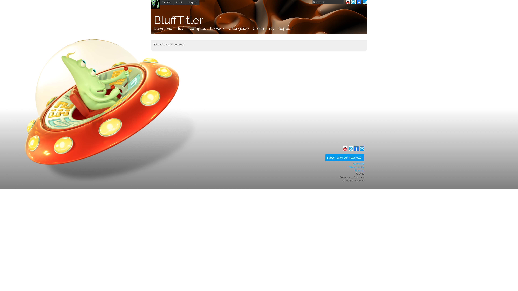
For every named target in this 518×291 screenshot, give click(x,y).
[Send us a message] (365, 2)
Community (263, 28)
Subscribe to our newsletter (345, 157)
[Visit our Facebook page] (359, 2)
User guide (239, 28)
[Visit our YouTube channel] (348, 2)
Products (166, 2)
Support (179, 2)
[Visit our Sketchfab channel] (353, 2)
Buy (179, 28)
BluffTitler (178, 20)
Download (163, 28)
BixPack (217, 28)
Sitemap (359, 170)
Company (192, 2)
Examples (197, 28)
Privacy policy (356, 167)
